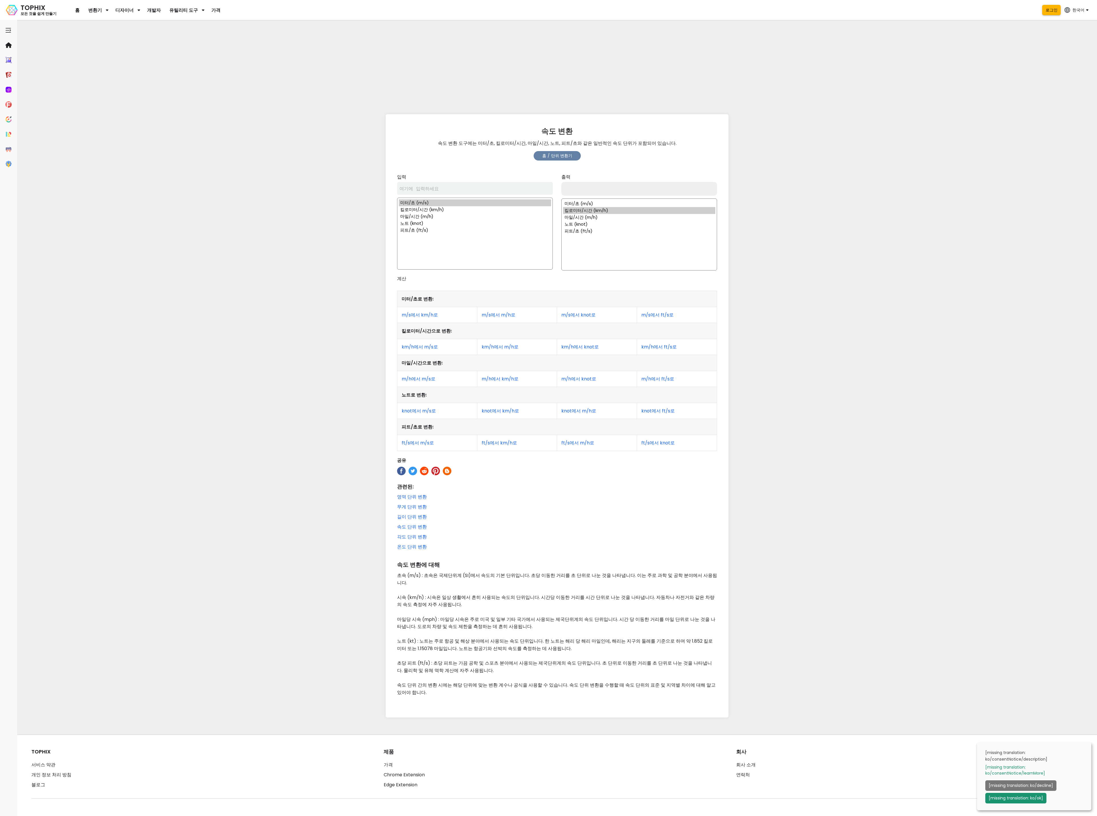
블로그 (38, 784)
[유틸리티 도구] (8, 164)
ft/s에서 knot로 (658, 443)
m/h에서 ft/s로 (657, 379)
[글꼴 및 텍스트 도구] (8, 104)
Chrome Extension (404, 774)
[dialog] (1034, 776)
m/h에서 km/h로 (500, 379)
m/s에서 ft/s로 (657, 315)
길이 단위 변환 (412, 517)
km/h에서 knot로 (580, 347)
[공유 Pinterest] (435, 471)
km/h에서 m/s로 (420, 347)
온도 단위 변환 (412, 547)
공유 (401, 460)
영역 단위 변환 (412, 497)
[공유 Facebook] (401, 471)
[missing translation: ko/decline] (1021, 785)
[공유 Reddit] (424, 471)
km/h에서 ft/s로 (659, 347)
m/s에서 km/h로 (420, 315)
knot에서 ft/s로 (658, 411)
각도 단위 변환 (412, 537)
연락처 (743, 774)
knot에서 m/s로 (419, 411)
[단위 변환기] (8, 134)
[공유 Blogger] (447, 471)
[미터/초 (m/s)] (475, 202)
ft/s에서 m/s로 (418, 443)
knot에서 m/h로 (578, 411)
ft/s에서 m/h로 (577, 443)
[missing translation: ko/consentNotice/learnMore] (1015, 770)
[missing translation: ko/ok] (1016, 798)
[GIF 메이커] (8, 74)
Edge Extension (400, 784)
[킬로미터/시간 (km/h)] (475, 209)
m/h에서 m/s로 (418, 379)
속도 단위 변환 (412, 527)
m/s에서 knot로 (578, 315)
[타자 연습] (8, 149)
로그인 (1052, 10)
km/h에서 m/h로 (500, 347)
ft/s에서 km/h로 (499, 443)
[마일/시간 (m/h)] (475, 216)
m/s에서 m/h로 (498, 315)
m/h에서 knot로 (578, 379)
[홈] (8, 45)
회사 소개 (746, 764)
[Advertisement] (557, 66)
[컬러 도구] (8, 119)
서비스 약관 (43, 764)
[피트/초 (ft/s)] (475, 230)
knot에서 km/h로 (500, 411)
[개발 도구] (8, 89)
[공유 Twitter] (413, 471)
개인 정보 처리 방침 (51, 774)
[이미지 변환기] (8, 60)
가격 (216, 10)
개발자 (154, 10)
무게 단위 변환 (412, 507)
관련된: (405, 486)
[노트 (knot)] (475, 223)
